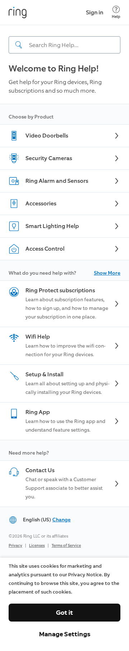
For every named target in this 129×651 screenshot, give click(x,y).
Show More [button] (107, 273)
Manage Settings (64, 634)
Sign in (94, 12)
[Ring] (18, 12)
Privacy (15, 545)
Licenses (37, 545)
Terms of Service (66, 545)
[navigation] (64, 39)
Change (61, 519)
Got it (64, 613)
